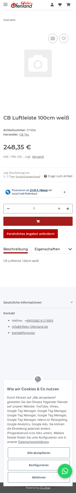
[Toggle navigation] (5, 2)
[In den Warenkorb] (38, 221)
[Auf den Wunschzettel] (63, 38)
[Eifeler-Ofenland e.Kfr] (21, 5)
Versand (38, 157)
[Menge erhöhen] (67, 208)
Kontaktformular (23, 333)
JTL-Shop (45, 487)
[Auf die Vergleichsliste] (52, 38)
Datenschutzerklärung (33, 442)
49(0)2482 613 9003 (39, 321)
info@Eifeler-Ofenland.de (30, 327)
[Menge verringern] (8, 208)
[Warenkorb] (68, 4)
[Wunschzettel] (60, 4)
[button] (52, 4)
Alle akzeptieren (38, 453)
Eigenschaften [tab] (47, 249)
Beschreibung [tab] (15, 249)
